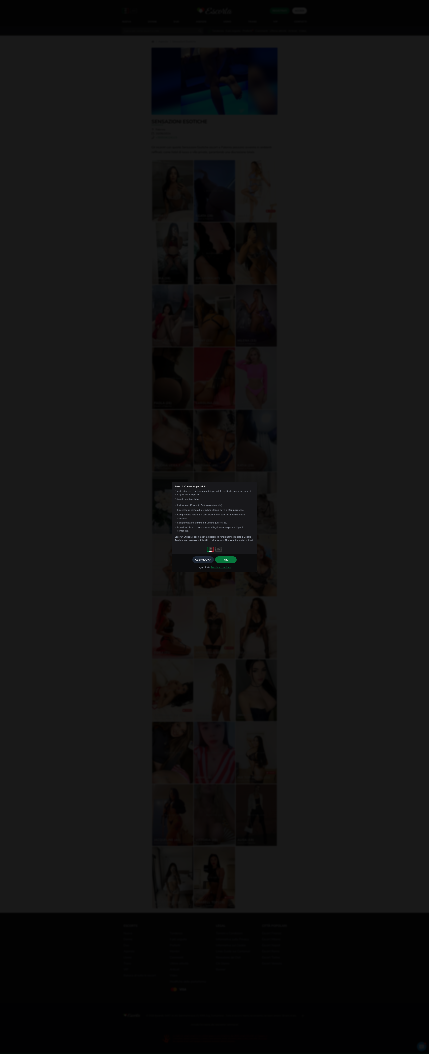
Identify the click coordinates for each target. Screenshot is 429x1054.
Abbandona (203, 559)
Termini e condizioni (221, 567)
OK (226, 559)
